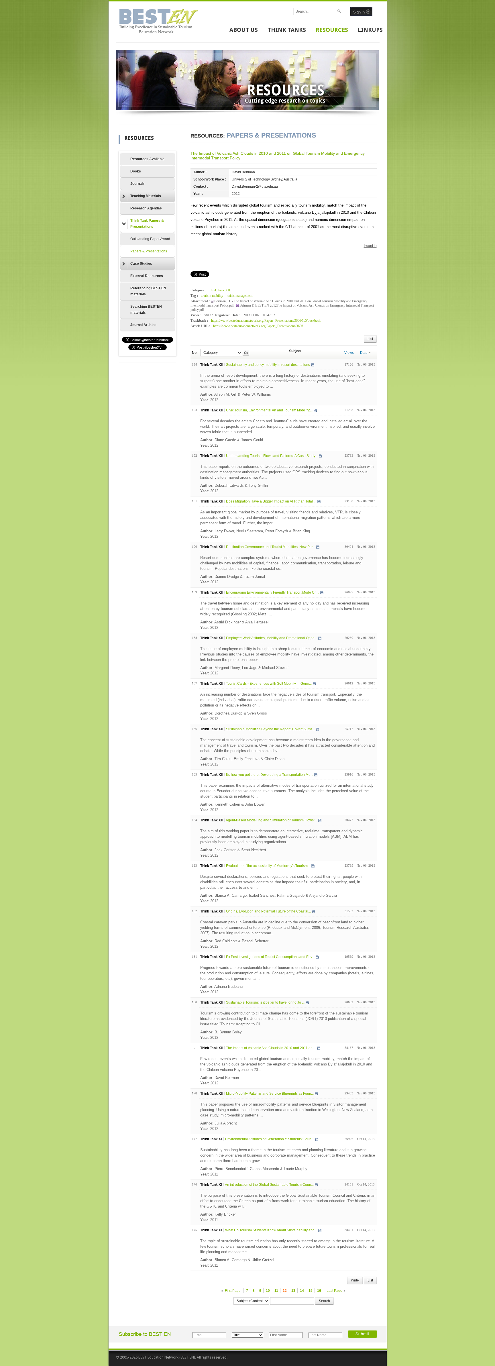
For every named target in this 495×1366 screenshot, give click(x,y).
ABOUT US (243, 29)
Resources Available (147, 159)
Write (355, 1280)
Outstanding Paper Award (150, 239)
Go (246, 352)
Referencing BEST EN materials (148, 291)
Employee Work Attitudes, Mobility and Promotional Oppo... (271, 638)
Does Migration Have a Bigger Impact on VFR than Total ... (271, 501)
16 (319, 1291)
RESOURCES (332, 29)
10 (268, 1291)
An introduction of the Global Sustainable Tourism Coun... (269, 1185)
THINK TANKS (287, 29)
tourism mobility (212, 296)
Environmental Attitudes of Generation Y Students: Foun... (269, 1139)
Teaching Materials (145, 196)
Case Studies (141, 264)
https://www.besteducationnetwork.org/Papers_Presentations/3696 (258, 326)
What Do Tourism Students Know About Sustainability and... (271, 1230)
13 (293, 1291)
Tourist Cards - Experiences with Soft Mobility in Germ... (269, 684)
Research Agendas (146, 208)
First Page (233, 1291)
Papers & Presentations (148, 251)
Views (349, 353)
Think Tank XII (219, 290)
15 (311, 1291)
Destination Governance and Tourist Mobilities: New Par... (270, 547)
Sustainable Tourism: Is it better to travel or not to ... (265, 1002)
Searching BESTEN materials (146, 310)
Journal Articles (143, 325)
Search (324, 1301)
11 (276, 1291)
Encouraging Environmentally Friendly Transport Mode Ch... (272, 592)
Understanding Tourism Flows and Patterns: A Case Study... (272, 456)
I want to (370, 246)
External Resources (146, 276)
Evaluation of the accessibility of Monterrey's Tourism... (268, 866)
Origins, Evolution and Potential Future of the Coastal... (268, 911)
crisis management (239, 296)
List (370, 339)
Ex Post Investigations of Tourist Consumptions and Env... (270, 957)
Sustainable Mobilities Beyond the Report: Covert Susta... (270, 729)
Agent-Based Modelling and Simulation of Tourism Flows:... (271, 820)
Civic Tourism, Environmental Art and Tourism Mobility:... (269, 410)
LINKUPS (370, 29)
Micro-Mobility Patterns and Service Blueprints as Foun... (270, 1094)
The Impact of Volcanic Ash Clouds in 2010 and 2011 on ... (271, 1048)
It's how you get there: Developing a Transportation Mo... (269, 775)
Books (135, 171)
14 (302, 1291)
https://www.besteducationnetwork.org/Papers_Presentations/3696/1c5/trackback (266, 321)
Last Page (334, 1291)
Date (364, 353)
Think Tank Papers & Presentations (147, 224)
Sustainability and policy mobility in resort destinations (268, 365)
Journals (137, 184)
